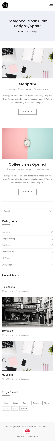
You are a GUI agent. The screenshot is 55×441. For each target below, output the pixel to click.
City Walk (7, 331)
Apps (6, 403)
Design (25, 403)
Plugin (6, 408)
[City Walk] (27, 312)
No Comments (43, 89)
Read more (27, 112)
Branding (27, 232)
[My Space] (27, 356)
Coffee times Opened (27, 164)
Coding (15, 403)
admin (12, 89)
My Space (27, 84)
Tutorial (24, 408)
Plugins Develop (27, 239)
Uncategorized (27, 252)
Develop (36, 403)
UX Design (27, 258)
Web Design (27, 265)
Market (47, 403)
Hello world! (8, 287)
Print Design (26, 89)
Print (14, 408)
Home (20, 31)
